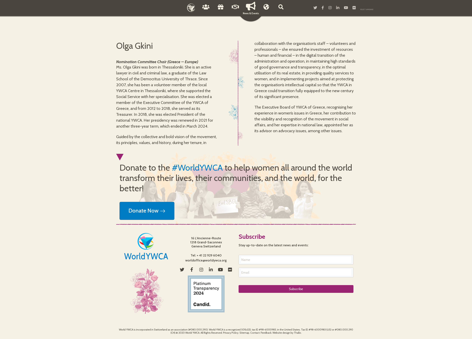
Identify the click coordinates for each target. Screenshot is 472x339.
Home (191, 7)
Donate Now (144, 210)
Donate (220, 9)
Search (281, 9)
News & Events (251, 13)
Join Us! (235, 9)
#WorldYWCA (197, 167)
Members (266, 9)
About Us (206, 9)
